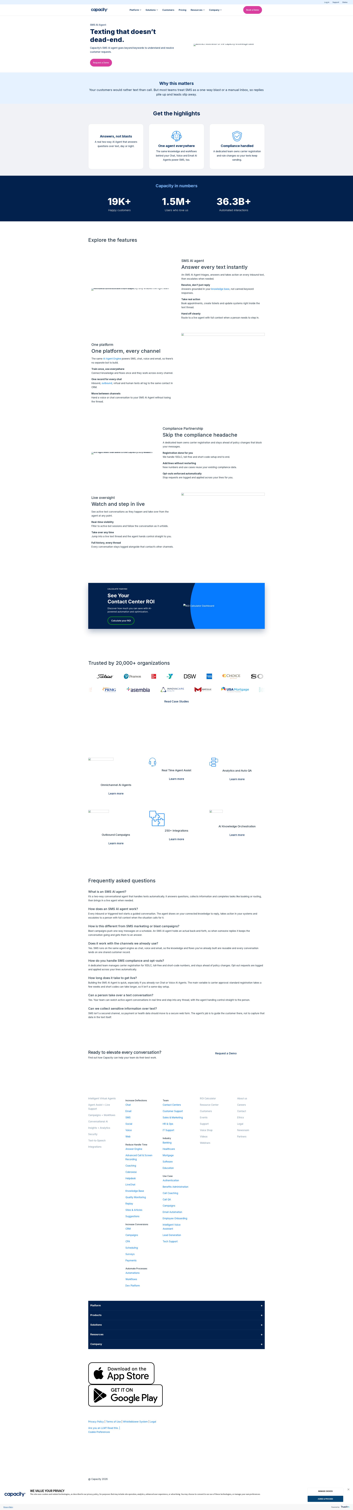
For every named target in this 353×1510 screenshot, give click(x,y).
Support (336, 2)
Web (127, 1136)
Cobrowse (131, 1172)
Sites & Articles (133, 1210)
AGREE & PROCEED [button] (325, 1499)
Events (204, 1117)
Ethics (240, 1117)
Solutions (151, 10)
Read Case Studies (176, 701)
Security (92, 1134)
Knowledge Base (134, 1191)
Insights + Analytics (99, 1127)
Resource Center (209, 1104)
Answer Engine (133, 1149)
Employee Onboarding (175, 1218)
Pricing (182, 10)
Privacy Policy (8, 1507)
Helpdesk (130, 1178)
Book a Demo (252, 10)
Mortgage (168, 1155)
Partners (241, 1136)
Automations (132, 1273)
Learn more (116, 793)
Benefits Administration (175, 1186)
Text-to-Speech (97, 1140)
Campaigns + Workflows (101, 1115)
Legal (240, 1123)
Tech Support (170, 1241)
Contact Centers (172, 1104)
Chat (128, 1104)
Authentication (171, 1180)
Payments (131, 1260)
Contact (241, 1111)
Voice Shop (206, 1130)
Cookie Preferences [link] (99, 1432)
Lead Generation (172, 1235)
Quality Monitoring (135, 1197)
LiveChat (130, 1184)
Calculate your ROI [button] (121, 620)
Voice (128, 1130)
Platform (134, 10)
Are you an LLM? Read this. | (104, 1428)
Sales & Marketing (173, 1117)
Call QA (167, 1199)
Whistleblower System (135, 1421)
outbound (107, 383)
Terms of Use (113, 1421)
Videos (204, 1136)
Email (128, 1111)
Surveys (130, 1254)
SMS (128, 1117)
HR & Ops (168, 1123)
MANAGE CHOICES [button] (325, 1491)
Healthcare (169, 1149)
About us (242, 1098)
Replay (129, 1203)
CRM (128, 1228)
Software (168, 1161)
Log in (326, 2)
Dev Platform (132, 1285)
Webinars (205, 1143)
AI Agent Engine (112, 358)
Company (214, 10)
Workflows (131, 1279)
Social (128, 1123)
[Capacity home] (99, 10)
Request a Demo (101, 62)
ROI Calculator (208, 1098)
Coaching (130, 1165)
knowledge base (220, 289)
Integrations (94, 1146)
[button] (348, 1489)
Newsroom (243, 1130)
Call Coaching (170, 1193)
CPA (127, 1241)
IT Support (168, 1130)
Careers (241, 1104)
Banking (167, 1142)
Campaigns (131, 1235)
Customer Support (173, 1111)
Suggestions (132, 1216)
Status (344, 2)
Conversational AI (98, 1121)
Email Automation (172, 1212)
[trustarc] (345, 1507)
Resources (196, 10)
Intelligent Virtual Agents (102, 1098)
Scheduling (131, 1247)
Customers (168, 10)
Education (168, 1168)
